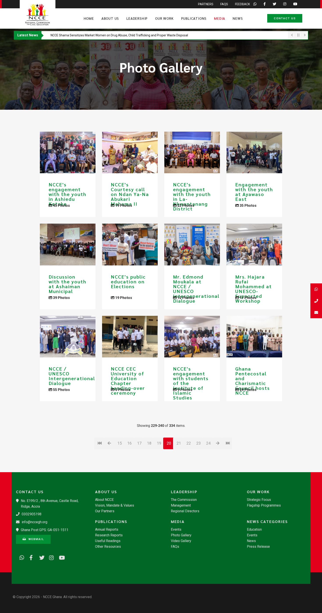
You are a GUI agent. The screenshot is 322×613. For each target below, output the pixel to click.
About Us (110, 18)
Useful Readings (107, 541)
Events (176, 529)
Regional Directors (185, 511)
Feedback (242, 4)
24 (208, 443)
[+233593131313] (316, 289)
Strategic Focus (259, 500)
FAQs (224, 4)
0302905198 (31, 514)
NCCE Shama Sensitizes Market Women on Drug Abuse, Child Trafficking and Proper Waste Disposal (119, 35)
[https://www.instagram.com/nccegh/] (50, 557)
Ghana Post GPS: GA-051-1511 (44, 530)
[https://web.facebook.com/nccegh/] (30, 557)
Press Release (258, 546)
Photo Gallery (181, 535)
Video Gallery (181, 541)
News (238, 18)
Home (89, 18)
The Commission (184, 500)
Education (254, 529)
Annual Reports (106, 529)
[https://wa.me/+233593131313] (20, 557)
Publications (194, 18)
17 (139, 443)
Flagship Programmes (264, 505)
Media (219, 18)
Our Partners (104, 511)
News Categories (267, 521)
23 (198, 443)
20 (169, 443)
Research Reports (109, 535)
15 (119, 443)
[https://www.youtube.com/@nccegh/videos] (59, 557)
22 (188, 443)
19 (159, 443)
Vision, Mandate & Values (114, 505)
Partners (205, 4)
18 (149, 443)
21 (179, 443)
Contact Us (285, 18)
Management (181, 505)
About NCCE (104, 500)
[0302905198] (316, 301)
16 (129, 443)
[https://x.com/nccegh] (40, 557)
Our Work (164, 18)
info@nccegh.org (34, 522)
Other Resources (108, 546)
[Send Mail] (316, 312)
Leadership (137, 18)
